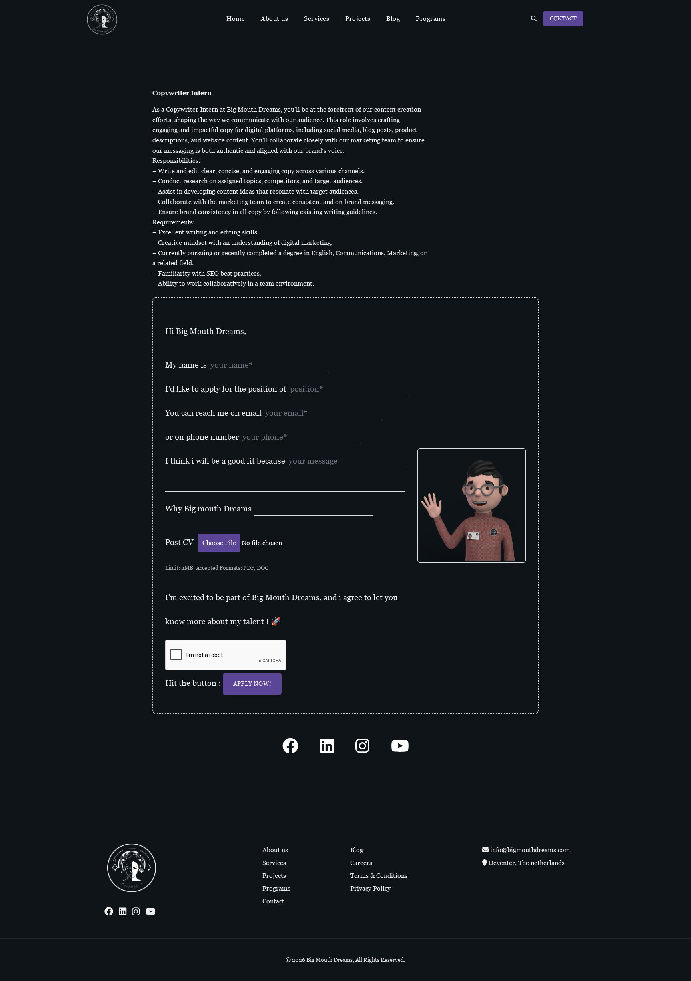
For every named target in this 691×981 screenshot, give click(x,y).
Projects (357, 18)
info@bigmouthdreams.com (529, 850)
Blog (393, 18)
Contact (563, 18)
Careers (361, 863)
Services (316, 18)
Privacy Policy (370, 888)
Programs (430, 18)
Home (235, 18)
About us (274, 18)
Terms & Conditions (378, 875)
